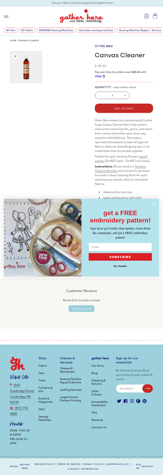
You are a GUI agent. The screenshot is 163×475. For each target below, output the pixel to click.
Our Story (97, 365)
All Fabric (27, 30)
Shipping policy (117, 464)
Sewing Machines (45, 418)
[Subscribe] (147, 388)
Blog (94, 373)
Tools (42, 380)
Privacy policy (93, 464)
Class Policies (96, 393)
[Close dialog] (153, 203)
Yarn (42, 373)
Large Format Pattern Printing (70, 399)
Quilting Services (71, 390)
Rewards (97, 420)
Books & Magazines (46, 400)
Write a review (81, 309)
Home (13, 41)
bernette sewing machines (96, 30)
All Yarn (11, 30)
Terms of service (69, 464)
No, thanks (120, 266)
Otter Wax (104, 46)
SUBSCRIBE (120, 256)
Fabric (43, 365)
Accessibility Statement (99, 404)
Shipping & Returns (98, 382)
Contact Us (98, 427)
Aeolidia (147, 466)
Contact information (83, 469)
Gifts (42, 409)
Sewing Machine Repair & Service (70, 381)
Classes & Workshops (67, 370)
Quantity (103, 87)
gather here (24, 467)
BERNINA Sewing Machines (56, 30)
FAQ (94, 412)
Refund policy (44, 464)
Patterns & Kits (45, 390)
